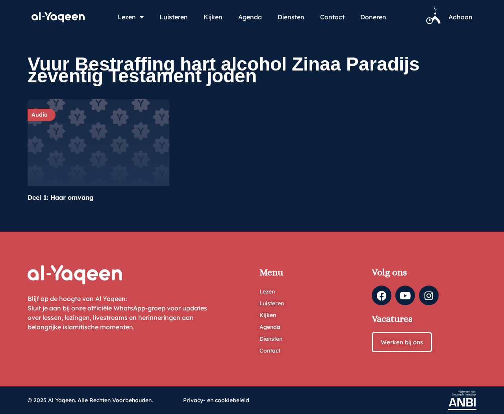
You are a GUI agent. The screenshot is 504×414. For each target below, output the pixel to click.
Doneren (373, 17)
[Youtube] (405, 295)
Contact (332, 17)
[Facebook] (381, 295)
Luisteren (173, 17)
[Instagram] (429, 295)
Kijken (213, 17)
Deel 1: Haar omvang (61, 197)
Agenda (250, 17)
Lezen (127, 17)
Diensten (291, 17)
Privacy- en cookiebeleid (216, 400)
